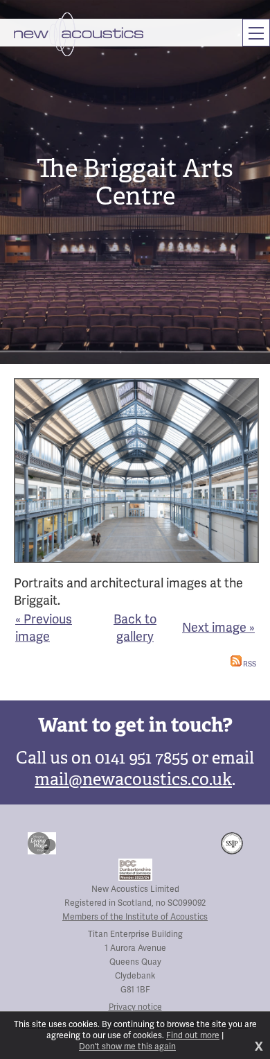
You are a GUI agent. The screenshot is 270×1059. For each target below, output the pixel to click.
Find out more (192, 1035)
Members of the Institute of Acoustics (135, 916)
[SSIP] (232, 843)
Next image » (218, 627)
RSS (249, 664)
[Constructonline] (194, 843)
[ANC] (125, 843)
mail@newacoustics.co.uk (133, 779)
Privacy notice (135, 1007)
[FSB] (70, 843)
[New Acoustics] (78, 34)
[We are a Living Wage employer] (42, 843)
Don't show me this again (127, 1046)
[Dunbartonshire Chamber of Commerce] (135, 870)
